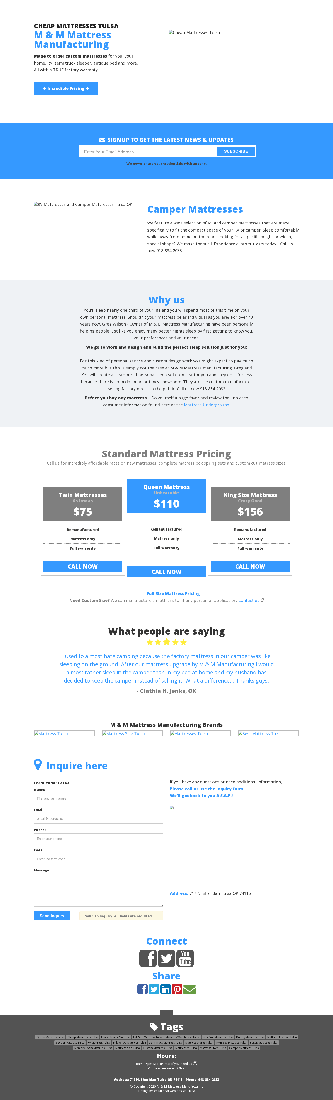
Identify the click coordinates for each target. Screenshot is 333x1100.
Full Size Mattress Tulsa (147, 1037)
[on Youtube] (185, 964)
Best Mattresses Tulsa (264, 1043)
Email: (39, 810)
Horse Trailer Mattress (115, 1037)
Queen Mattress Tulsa (50, 1037)
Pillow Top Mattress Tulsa (129, 1043)
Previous (6, 235)
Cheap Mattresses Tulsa (83, 1037)
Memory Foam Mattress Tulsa (93, 1048)
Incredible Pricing (66, 88)
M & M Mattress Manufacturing (180, 1086)
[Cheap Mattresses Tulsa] (51, 733)
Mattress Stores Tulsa (199, 1043)
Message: (42, 870)
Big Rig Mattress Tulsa (250, 1037)
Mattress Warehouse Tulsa (183, 1037)
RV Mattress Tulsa (99, 1043)
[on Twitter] (166, 964)
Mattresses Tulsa (186, 1048)
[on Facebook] (148, 964)
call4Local (161, 1091)
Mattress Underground (206, 405)
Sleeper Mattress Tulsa (70, 1043)
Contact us (248, 600)
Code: (38, 850)
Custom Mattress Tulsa (157, 1048)
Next (327, 235)
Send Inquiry (52, 916)
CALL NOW (83, 566)
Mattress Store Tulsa (213, 1048)
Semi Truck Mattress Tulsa (165, 1043)
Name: (39, 789)
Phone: (40, 830)
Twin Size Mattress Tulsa (231, 1043)
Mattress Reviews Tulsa (282, 1037)
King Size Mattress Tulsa (218, 1037)
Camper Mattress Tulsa (244, 1048)
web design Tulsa (182, 1091)
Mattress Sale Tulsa (127, 1048)
